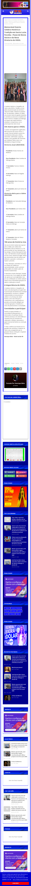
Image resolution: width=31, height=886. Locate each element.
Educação (7, 611)
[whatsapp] (9, 475)
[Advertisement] (15, 57)
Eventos (17, 363)
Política (18, 614)
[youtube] (21, 475)
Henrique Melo (8, 43)
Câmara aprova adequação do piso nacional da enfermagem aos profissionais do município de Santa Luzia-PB (19, 540)
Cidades (13, 363)
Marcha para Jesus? (17, 667)
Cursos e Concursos (16, 608)
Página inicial (7, 19)
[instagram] (21, 472)
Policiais (12, 614)
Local (12, 19)
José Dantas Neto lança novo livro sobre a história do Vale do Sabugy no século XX (19, 562)
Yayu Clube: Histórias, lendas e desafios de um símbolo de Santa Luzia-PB (19, 519)
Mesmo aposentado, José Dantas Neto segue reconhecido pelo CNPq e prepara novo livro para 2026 (19, 552)
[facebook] (9, 472)
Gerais (21, 363)
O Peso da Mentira (17, 695)
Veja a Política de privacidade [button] (20, 879)
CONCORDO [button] (15, 883)
